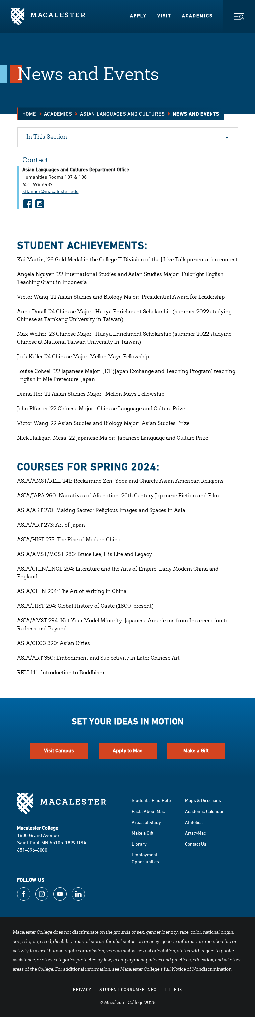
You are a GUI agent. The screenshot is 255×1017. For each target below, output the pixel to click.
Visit (164, 15)
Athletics (194, 822)
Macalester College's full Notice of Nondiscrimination (175, 969)
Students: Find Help (151, 800)
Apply (138, 15)
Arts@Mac (195, 833)
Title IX (173, 989)
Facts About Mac (148, 811)
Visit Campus (59, 750)
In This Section (46, 137)
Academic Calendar (204, 811)
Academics (197, 15)
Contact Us (195, 844)
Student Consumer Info (128, 989)
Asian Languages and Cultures (122, 114)
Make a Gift (196, 750)
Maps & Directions (203, 800)
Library (139, 844)
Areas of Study (146, 822)
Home (29, 114)
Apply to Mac (127, 750)
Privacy (82, 989)
